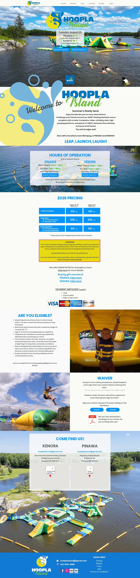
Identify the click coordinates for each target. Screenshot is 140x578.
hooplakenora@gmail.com (50, 451)
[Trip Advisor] (71, 570)
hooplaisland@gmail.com (73, 560)
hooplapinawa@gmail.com (89, 451)
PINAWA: (65, 277)
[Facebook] (62, 570)
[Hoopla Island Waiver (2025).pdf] (92, 420)
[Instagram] (67, 570)
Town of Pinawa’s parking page (69, 259)
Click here (80, 182)
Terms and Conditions (41, 363)
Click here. (91, 179)
